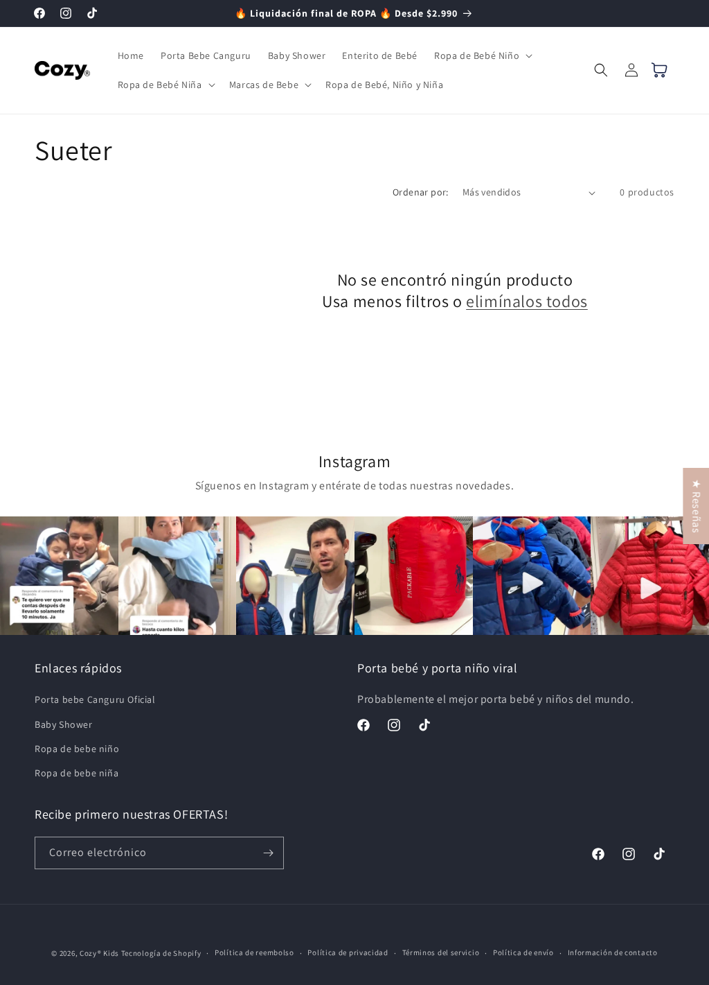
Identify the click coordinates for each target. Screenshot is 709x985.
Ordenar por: (421, 192)
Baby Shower (64, 724)
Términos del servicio (441, 952)
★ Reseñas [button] (696, 505)
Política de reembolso (254, 952)
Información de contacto (613, 952)
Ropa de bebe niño (77, 748)
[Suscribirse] (268, 853)
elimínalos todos (527, 301)
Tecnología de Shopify (161, 953)
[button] (482, 55)
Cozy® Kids (99, 953)
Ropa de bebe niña (76, 773)
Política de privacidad (347, 952)
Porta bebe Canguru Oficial (95, 699)
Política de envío (523, 952)
